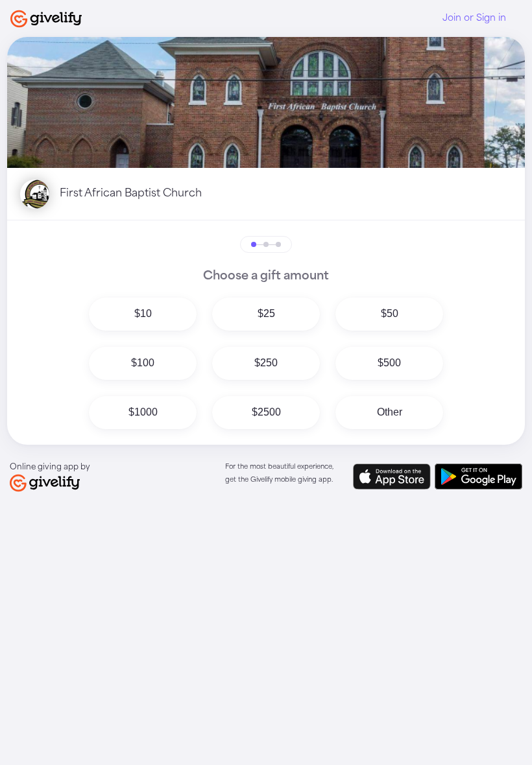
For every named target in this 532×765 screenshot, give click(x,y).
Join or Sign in (474, 18)
